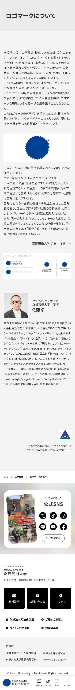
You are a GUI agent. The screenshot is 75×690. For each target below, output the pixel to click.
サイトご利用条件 (20, 627)
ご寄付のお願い (54, 619)
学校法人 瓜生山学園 (22, 619)
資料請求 (14, 601)
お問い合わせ (37, 601)
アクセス (61, 602)
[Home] (6, 477)
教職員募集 (51, 627)
